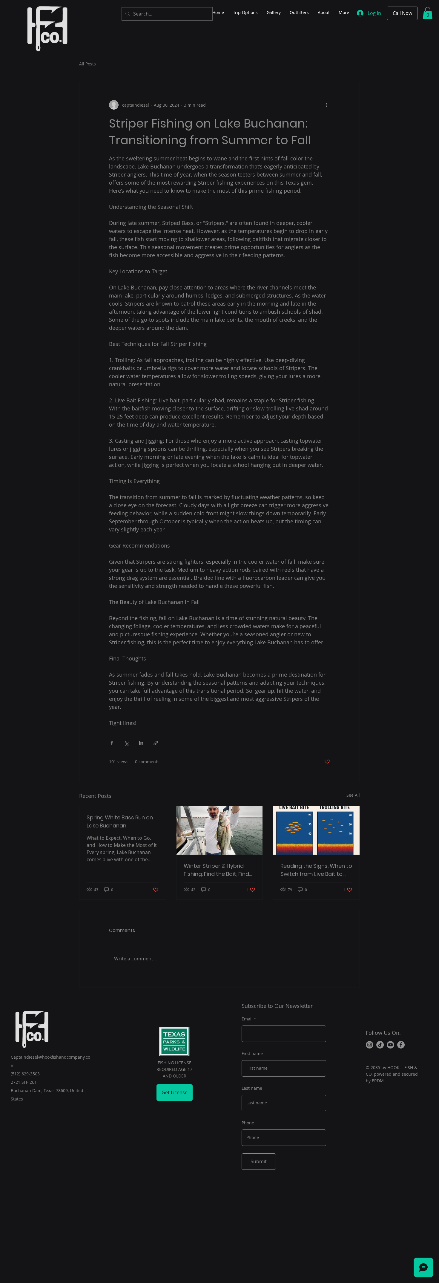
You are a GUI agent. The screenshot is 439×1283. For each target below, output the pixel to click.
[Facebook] (401, 1045)
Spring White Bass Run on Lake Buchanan (120, 821)
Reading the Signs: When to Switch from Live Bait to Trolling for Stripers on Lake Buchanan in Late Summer (316, 870)
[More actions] (326, 104)
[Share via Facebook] (112, 743)
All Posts (87, 64)
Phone (248, 1123)
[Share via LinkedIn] (141, 743)
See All (353, 795)
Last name (252, 1088)
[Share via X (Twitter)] (126, 743)
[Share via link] (156, 743)
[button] (428, 13)
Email (247, 1019)
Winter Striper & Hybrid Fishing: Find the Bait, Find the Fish (216, 870)
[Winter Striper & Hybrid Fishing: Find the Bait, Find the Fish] (219, 830)
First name (252, 1053)
